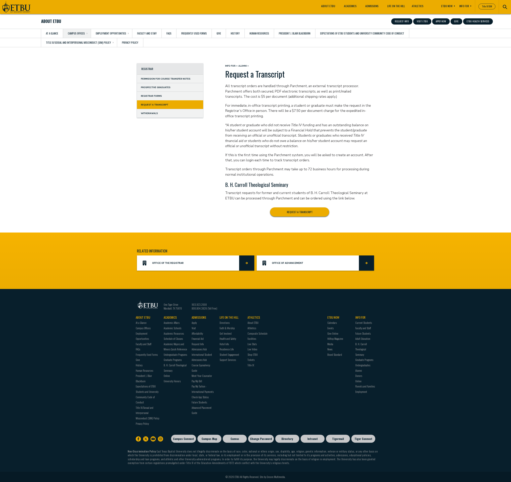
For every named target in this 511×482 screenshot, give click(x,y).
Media (330, 344)
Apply (194, 323)
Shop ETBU (253, 355)
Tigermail (338, 439)
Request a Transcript (154, 104)
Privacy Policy (130, 42)
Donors (358, 376)
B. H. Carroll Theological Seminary (361, 349)
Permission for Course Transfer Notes (165, 78)
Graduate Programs (173, 360)
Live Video (252, 349)
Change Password (261, 439)
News (329, 349)
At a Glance (52, 33)
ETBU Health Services (478, 21)
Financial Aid (198, 339)
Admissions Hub (199, 349)
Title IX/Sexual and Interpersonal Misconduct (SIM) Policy (78, 42)
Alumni (242, 65)
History (235, 33)
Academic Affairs (171, 323)
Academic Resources (174, 333)
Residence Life (227, 349)
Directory (287, 439)
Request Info (402, 21)
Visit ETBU (422, 21)
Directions (225, 323)
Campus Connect (183, 439)
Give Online (332, 333)
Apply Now (441, 21)
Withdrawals (149, 113)
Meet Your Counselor (202, 376)
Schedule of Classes (173, 339)
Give (456, 21)
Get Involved (226, 333)
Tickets (251, 360)
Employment (361, 392)
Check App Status (200, 397)
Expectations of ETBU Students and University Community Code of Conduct (362, 33)
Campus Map (209, 439)
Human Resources (259, 33)
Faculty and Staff (147, 33)
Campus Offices (76, 33)
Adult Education (362, 339)
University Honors (172, 381)
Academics (350, 6)
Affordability (197, 333)
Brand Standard (334, 355)
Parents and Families (365, 386)
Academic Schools (172, 328)
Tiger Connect (363, 439)
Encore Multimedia (276, 477)
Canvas (235, 439)
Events (330, 328)
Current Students (363, 323)
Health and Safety (228, 339)
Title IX (251, 365)
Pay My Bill (197, 381)
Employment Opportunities (111, 33)
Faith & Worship (227, 328)
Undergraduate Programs (175, 355)
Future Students (199, 402)
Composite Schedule (257, 333)
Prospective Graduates (155, 87)
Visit (194, 328)
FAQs (168, 33)
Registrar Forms (151, 96)
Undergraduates (362, 365)
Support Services (228, 360)
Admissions (371, 6)
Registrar (147, 69)
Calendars (332, 323)
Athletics (417, 6)
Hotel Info (224, 344)
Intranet (312, 439)
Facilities (252, 339)
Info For (464, 6)
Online (167, 376)
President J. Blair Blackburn (294, 33)
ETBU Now (447, 6)
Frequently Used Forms (194, 33)
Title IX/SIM (487, 6)
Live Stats (252, 344)
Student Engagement (229, 355)
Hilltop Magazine (335, 339)
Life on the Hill (396, 6)
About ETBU (328, 6)
